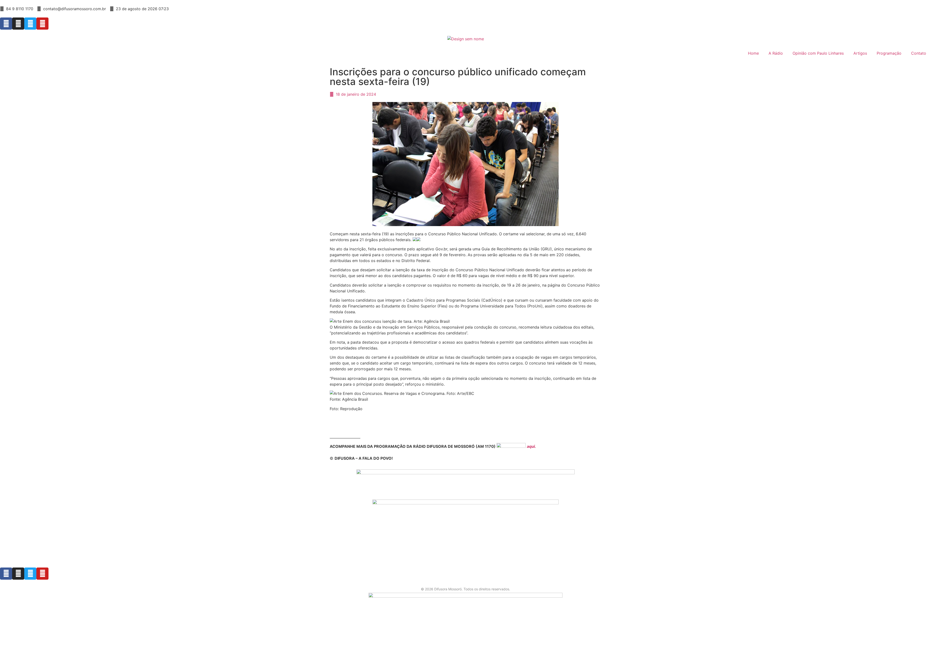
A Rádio (776, 53)
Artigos (860, 53)
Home (753, 53)
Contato (918, 53)
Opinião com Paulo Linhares (818, 53)
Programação (889, 53)
